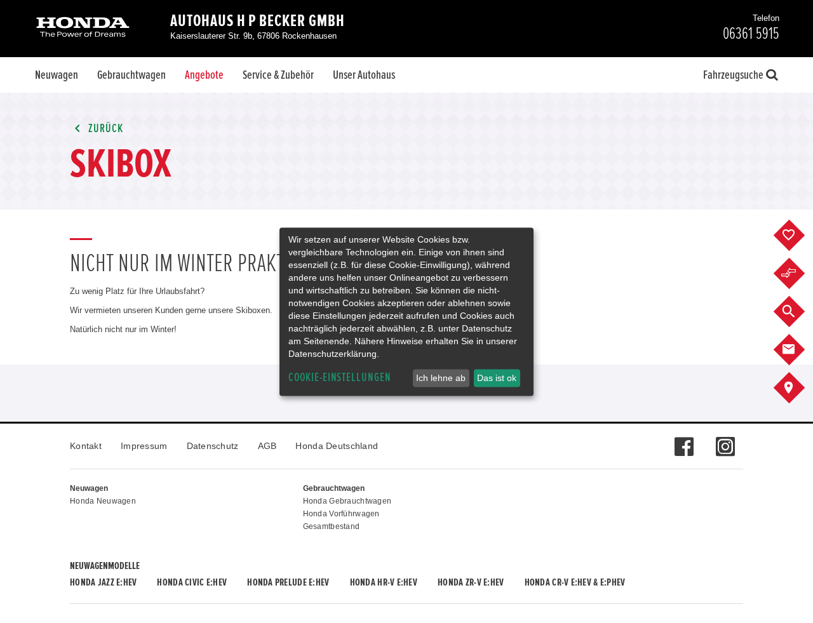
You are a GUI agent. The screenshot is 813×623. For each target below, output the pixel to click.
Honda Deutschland (336, 446)
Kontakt (86, 446)
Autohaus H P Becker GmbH (257, 21)
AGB (267, 446)
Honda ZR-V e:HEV (471, 582)
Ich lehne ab (441, 378)
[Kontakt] (799, 350)
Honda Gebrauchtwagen (347, 501)
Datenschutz (213, 446)
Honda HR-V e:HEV (383, 582)
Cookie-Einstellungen (339, 378)
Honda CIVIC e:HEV (192, 582)
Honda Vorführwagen (341, 513)
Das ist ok (496, 378)
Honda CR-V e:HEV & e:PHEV (575, 582)
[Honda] (83, 28)
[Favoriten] (799, 235)
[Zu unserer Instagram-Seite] (725, 440)
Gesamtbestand (331, 526)
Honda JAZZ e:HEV (103, 582)
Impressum (144, 446)
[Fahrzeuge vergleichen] (799, 274)
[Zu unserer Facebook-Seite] (683, 440)
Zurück (104, 129)
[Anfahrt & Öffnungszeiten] (799, 388)
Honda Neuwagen (103, 501)
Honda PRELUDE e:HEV (288, 582)
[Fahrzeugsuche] (799, 312)
